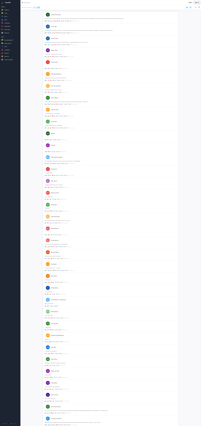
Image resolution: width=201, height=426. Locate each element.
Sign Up (197, 2)
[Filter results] (199, 7)
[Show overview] (187, 7)
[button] (36, 7)
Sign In (190, 2)
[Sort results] (195, 7)
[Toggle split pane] (190, 7)
